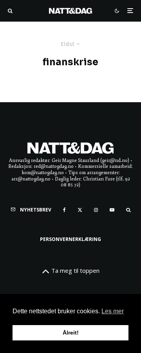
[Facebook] (64, 210)
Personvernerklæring (70, 239)
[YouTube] (112, 210)
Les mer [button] (112, 311)
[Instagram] (96, 210)
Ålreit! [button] (71, 332)
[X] (80, 210)
